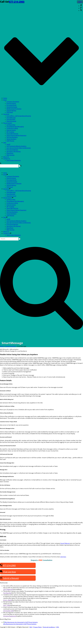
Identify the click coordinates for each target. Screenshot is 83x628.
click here (63, 557)
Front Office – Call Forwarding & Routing (18, 116)
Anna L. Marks (7, 600)
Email (5, 100)
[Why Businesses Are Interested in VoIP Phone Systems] (20, 622)
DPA (57, 627)
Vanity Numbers (11, 139)
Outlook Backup (11, 110)
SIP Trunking (10, 132)
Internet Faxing (11, 130)
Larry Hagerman (8, 589)
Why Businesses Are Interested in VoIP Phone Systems (19, 624)
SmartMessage (11, 118)
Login (80, 2)
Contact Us (6, 158)
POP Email (9, 112)
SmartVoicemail (11, 121)
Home (5, 98)
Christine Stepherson (9, 616)
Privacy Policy (37, 627)
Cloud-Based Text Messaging (15, 126)
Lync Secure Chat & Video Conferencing (18, 148)
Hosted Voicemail (10, 346)
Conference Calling (12, 128)
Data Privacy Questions (13, 160)
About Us (6, 157)
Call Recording (10, 125)
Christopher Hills (8, 611)
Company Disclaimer (12, 102)
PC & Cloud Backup (12, 150)
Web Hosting (10, 155)
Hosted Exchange (11, 107)
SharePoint (9, 153)
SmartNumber (10, 119)
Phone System (7, 123)
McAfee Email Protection (13, 109)
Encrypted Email (11, 105)
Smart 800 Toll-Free (12, 134)
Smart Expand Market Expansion (16, 135)
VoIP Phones (10, 141)
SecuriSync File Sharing (13, 151)
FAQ (31, 627)
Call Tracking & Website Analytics (16, 146)
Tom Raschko (7, 593)
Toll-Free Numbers (12, 137)
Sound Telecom (65, 543)
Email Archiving (11, 103)
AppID (8, 144)
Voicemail (6, 114)
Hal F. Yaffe (6, 605)
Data (4, 142)
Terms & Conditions (49, 627)
